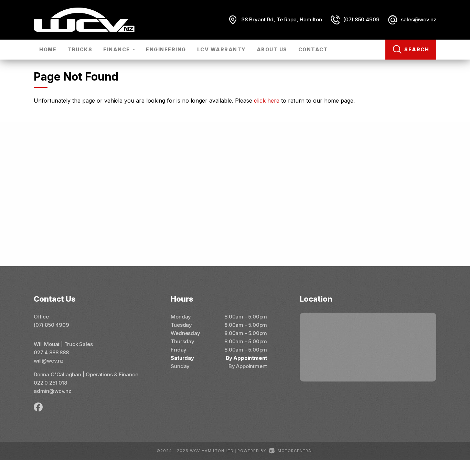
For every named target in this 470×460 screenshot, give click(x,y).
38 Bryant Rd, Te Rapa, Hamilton (282, 19)
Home (47, 49)
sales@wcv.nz (418, 19)
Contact (313, 49)
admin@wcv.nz (52, 391)
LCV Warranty (221, 49)
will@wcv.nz (49, 360)
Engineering (166, 49)
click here (266, 100)
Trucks (79, 49)
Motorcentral (296, 450)
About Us (272, 49)
